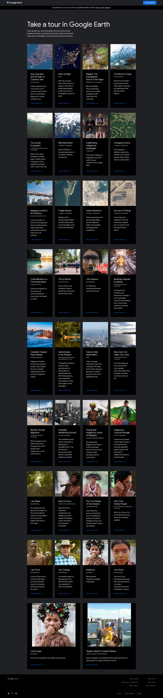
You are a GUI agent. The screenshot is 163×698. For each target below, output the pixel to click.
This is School (64, 279)
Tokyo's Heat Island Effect (92, 353)
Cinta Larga (36, 651)
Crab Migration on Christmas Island (39, 280)
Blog (16, 693)
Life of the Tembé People (120, 502)
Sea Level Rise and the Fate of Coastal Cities (38, 77)
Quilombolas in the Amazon (64, 353)
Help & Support (133, 686)
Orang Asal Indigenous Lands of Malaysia (94, 433)
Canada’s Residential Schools (67, 431)
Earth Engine (151, 682)
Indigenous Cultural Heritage (122, 431)
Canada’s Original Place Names (39, 353)
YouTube (9, 693)
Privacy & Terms (129, 693)
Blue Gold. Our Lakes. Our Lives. (121, 353)
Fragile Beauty (65, 210)
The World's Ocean (123, 74)
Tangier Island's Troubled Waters (101, 651)
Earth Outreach (150, 686)
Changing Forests (122, 143)
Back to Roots (64, 501)
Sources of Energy (122, 210)
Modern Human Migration (38, 431)
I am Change (64, 570)
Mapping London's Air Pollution (39, 212)
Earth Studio (151, 679)
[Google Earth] (14, 3)
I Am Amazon (92, 279)
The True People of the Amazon (93, 502)
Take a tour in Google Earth (129, 682)
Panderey (90, 570)
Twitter (12, 693)
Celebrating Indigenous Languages (91, 146)
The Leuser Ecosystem (36, 144)
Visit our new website (103, 8)
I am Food (35, 570)
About (119, 693)
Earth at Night (64, 74)
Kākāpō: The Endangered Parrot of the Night (94, 77)
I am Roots (119, 570)
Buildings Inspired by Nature (122, 280)
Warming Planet (65, 143)
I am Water (35, 501)
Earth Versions (133, 679)
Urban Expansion (93, 210)
